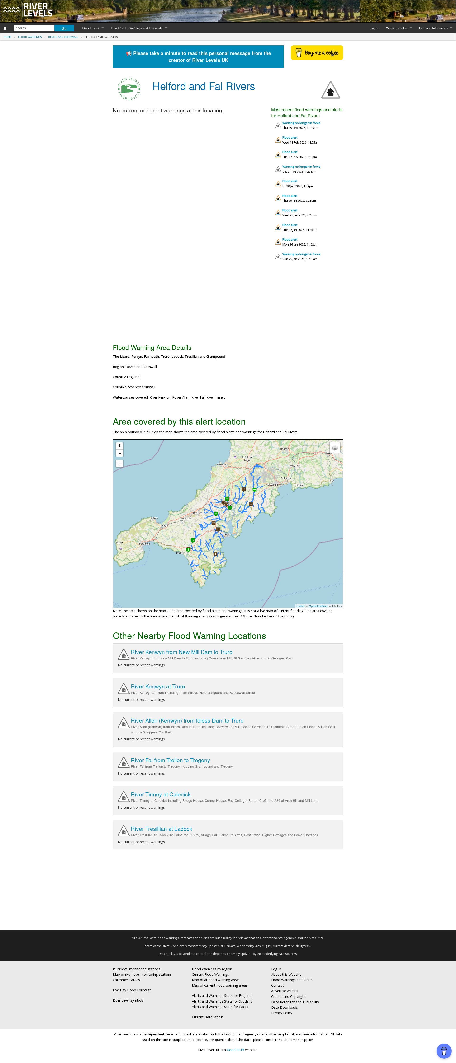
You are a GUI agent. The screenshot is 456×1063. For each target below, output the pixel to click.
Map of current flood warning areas (219, 985)
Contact (277, 985)
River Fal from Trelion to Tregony (170, 760)
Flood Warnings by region (212, 969)
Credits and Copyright (288, 996)
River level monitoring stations (136, 969)
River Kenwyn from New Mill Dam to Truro (182, 652)
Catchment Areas (126, 980)
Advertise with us (284, 991)
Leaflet (300, 606)
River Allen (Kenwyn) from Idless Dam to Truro (187, 720)
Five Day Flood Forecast (132, 990)
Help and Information (433, 28)
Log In (374, 28)
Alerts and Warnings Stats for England (222, 995)
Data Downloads (284, 1007)
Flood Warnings (30, 37)
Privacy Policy (281, 1013)
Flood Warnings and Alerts (292, 980)
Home (7, 37)
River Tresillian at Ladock (161, 828)
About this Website (286, 974)
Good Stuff (235, 1050)
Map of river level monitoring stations (142, 974)
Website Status (396, 28)
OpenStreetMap (318, 606)
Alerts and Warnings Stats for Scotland (222, 1001)
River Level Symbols (128, 1000)
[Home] (5, 28)
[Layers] (335, 447)
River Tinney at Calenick (161, 794)
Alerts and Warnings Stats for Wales (220, 1006)
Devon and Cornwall (63, 37)
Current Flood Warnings (210, 974)
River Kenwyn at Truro (158, 686)
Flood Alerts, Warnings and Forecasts (137, 28)
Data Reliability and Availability (295, 1002)
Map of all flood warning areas (216, 980)
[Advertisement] (228, 304)
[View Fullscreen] (119, 463)
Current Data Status (207, 1017)
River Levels (90, 28)
